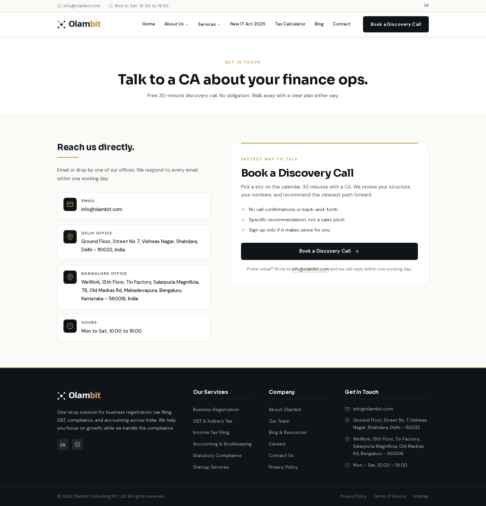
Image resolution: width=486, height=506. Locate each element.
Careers (277, 444)
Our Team (279, 421)
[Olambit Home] (85, 24)
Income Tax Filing (211, 432)
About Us (174, 24)
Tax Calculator (290, 24)
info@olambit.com (101, 209)
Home (148, 24)
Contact (342, 24)
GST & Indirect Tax (212, 421)
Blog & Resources (287, 432)
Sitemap (421, 496)
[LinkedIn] (426, 6)
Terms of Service (390, 496)
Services (207, 24)
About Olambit (285, 409)
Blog (319, 24)
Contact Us (281, 455)
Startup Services (211, 467)
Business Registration (216, 409)
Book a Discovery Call (396, 24)
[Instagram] (77, 444)
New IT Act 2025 (247, 24)
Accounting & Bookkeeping (222, 444)
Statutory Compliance (217, 455)
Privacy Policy (283, 467)
